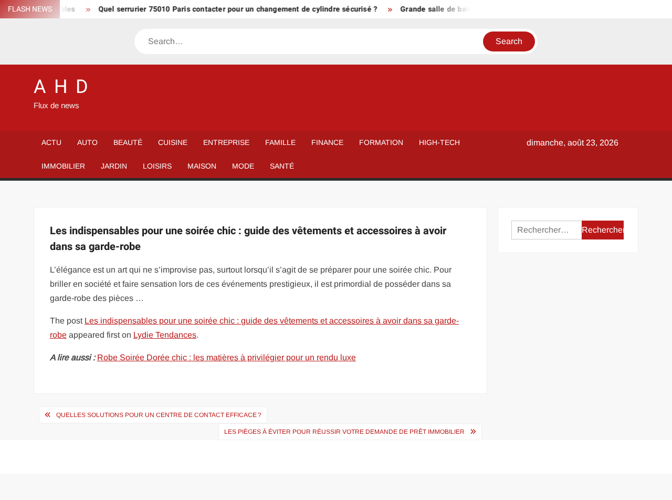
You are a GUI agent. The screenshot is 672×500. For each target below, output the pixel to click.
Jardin (114, 166)
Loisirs (157, 166)
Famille (280, 142)
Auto (87, 142)
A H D (61, 87)
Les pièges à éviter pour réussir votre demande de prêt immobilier (344, 431)
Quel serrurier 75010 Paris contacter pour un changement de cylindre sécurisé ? (232, 9)
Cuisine (172, 142)
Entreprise (226, 142)
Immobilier (63, 166)
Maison (201, 166)
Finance (327, 142)
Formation (381, 142)
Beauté (127, 142)
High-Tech (439, 142)
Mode (243, 166)
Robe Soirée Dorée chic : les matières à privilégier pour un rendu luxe (226, 357)
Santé (282, 166)
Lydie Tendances (164, 334)
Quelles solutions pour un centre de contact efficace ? (158, 415)
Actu (51, 142)
